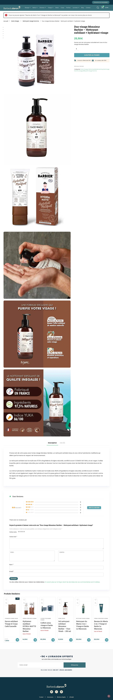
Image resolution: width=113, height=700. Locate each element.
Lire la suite (35, 640)
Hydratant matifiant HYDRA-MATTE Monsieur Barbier (29, 626)
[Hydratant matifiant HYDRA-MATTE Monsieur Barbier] (30, 608)
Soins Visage (15, 21)
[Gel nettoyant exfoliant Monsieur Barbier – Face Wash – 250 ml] (65, 608)
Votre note (13, 532)
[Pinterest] (61, 691)
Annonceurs (50, 697)
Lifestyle (71, 697)
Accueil (6, 21)
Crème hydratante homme (95, 69)
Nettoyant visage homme (31, 21)
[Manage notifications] (108, 696)
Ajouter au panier (91, 55)
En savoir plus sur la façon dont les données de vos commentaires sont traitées (72, 582)
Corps (62, 7)
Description (52, 443)
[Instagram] (56, 691)
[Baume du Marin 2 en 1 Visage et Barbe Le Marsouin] (101, 608)
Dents (57, 7)
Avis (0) (62, 443)
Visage (50, 7)
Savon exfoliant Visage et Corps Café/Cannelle (11, 623)
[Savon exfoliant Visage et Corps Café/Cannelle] (12, 608)
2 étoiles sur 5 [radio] (19, 531)
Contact (88, 7)
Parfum (68, 7)
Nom (11, 564)
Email (11, 571)
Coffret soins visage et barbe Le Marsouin (47, 625)
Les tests (75, 7)
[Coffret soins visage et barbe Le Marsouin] (48, 608)
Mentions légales (61, 697)
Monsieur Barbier (79, 66)
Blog (82, 7)
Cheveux (41, 7)
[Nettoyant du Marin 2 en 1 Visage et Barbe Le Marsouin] (83, 608)
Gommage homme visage (11, 618)
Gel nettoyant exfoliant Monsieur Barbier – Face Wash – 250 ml (64, 626)
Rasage (27, 7)
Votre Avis (13, 537)
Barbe (34, 7)
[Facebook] (51, 691)
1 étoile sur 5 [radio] (18, 531)
